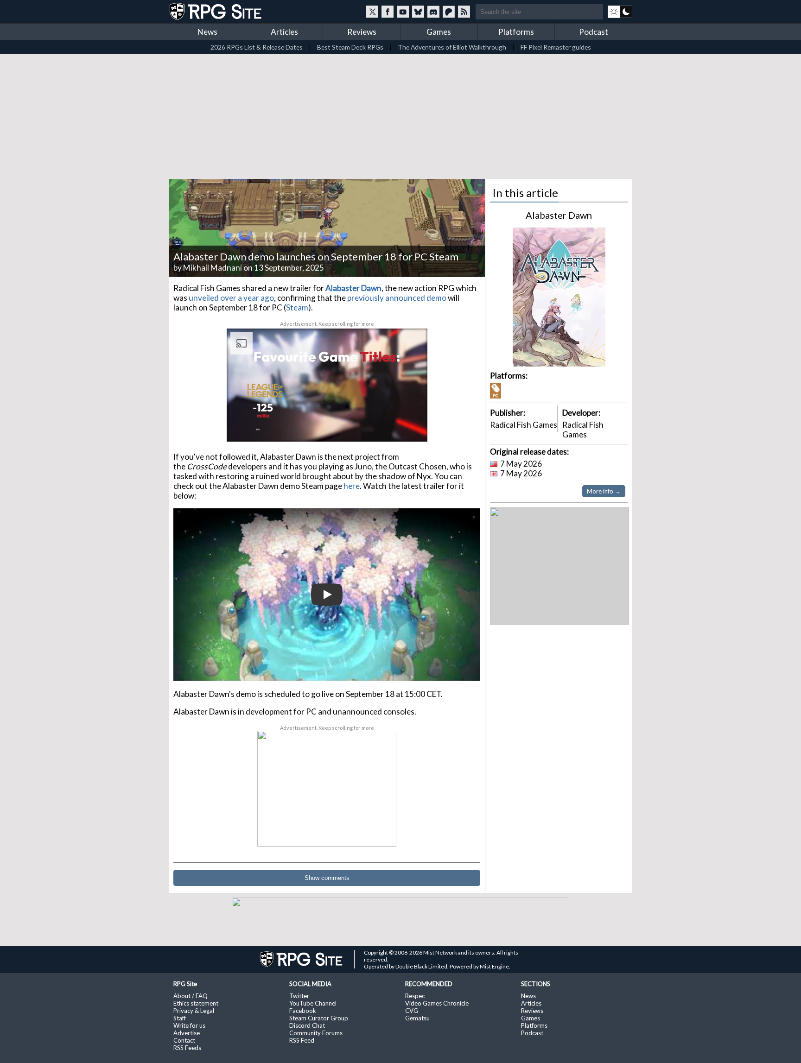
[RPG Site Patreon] (449, 12)
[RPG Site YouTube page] (403, 12)
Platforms (516, 32)
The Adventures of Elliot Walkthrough (452, 47)
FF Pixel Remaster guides (556, 47)
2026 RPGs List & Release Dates (256, 47)
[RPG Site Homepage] (216, 11)
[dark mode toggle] (620, 11)
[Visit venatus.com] (409, 426)
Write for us (189, 1025)
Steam (297, 307)
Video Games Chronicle (437, 1003)
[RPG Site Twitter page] (372, 12)
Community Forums (316, 1033)
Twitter (299, 996)
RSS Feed (301, 1040)
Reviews (361, 32)
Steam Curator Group (318, 1018)
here (351, 486)
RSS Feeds (187, 1047)
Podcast (593, 32)
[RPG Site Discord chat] (433, 12)
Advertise (186, 1033)
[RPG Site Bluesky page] (418, 12)
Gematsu (417, 1018)
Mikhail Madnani (212, 267)
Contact (184, 1040)
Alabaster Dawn (559, 215)
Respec (415, 996)
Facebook (302, 1010)
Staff (179, 1018)
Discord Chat (307, 1025)
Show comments (327, 877)
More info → (604, 491)
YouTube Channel (313, 1003)
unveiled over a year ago (231, 298)
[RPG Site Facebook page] (387, 12)
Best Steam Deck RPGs (350, 47)
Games (438, 32)
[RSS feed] (464, 12)
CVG (411, 1010)
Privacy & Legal (193, 1010)
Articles (284, 32)
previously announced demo (396, 298)
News (207, 32)
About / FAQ (190, 996)
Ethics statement (195, 1003)
